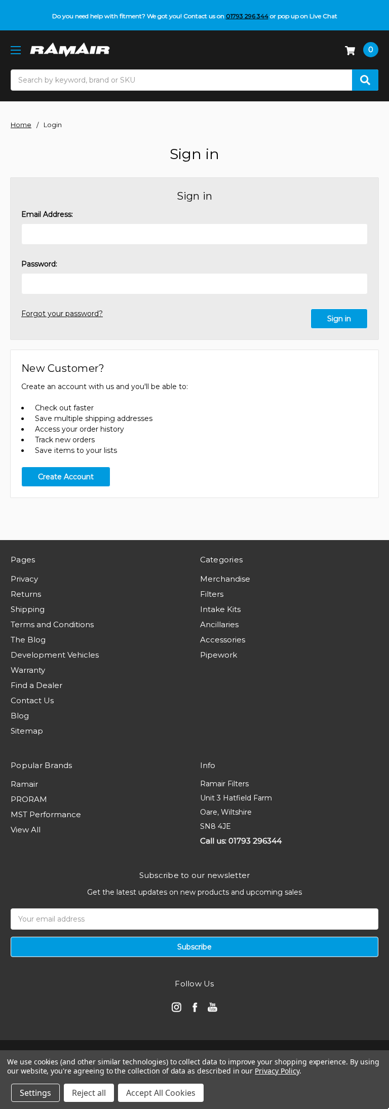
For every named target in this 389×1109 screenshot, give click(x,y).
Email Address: (47, 214)
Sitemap (27, 731)
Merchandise (225, 579)
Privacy (24, 579)
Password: (39, 264)
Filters (211, 594)
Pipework (218, 655)
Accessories (222, 639)
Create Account (66, 476)
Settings (35, 1092)
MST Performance (46, 814)
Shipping (28, 609)
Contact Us (32, 700)
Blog (20, 715)
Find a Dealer (36, 685)
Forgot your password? (62, 313)
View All (26, 829)
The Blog (28, 639)
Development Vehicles (55, 655)
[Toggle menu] (15, 50)
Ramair (24, 784)
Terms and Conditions (52, 624)
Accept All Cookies (161, 1092)
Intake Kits (220, 609)
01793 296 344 (247, 16)
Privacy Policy (277, 1071)
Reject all (89, 1092)
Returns (26, 594)
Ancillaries (219, 624)
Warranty (28, 670)
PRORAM (29, 799)
